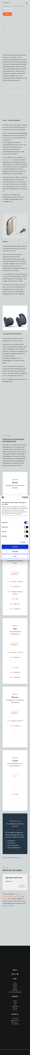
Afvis (15, 556)
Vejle (15, 894)
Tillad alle (15, 546)
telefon (7, 905)
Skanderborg (12, 896)
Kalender (15, 985)
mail (13, 905)
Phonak (12, 586)
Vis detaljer (22, 542)
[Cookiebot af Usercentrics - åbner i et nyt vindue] (22, 497)
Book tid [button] (7, 14)
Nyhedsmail (15, 990)
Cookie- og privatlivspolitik (15, 992)
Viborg (19, 894)
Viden (15, 983)
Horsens (5, 899)
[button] (26, 3)
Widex (12, 604)
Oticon (9, 581)
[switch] (26, 527)
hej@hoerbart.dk (15, 1020)
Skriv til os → (15, 1022)
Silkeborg (19, 896)
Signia (14, 599)
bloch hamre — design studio (22, 1049)
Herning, (5, 896)
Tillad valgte (15, 551)
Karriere (15, 988)
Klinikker (15, 986)
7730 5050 (15, 1018)
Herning (15, 1002)
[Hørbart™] (6, 3)
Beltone (12, 609)
